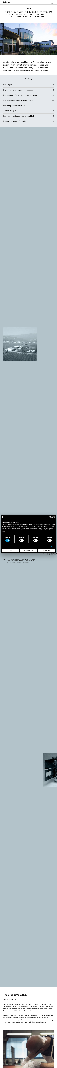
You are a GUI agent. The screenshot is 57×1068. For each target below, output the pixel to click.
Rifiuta (10, 550)
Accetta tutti (46, 550)
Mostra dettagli (48, 545)
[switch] (21, 540)
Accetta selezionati (28, 550)
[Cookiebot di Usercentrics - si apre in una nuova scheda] (48, 517)
